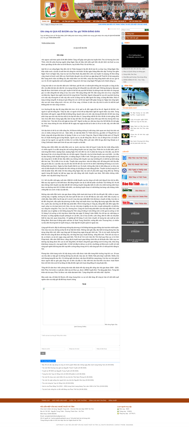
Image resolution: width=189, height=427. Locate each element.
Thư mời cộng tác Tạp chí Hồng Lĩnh (58, 383)
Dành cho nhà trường (97, 400)
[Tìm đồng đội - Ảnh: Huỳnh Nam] (135, 97)
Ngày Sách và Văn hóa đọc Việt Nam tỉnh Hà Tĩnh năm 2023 (139, 128)
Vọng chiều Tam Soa (130, 74)
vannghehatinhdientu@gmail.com (55, 416)
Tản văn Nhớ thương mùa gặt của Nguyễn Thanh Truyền (64, 368)
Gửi (43, 353)
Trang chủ (46, 400)
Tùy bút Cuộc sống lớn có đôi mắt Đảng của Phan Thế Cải (64, 389)
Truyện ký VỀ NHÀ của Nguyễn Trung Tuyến (60, 371)
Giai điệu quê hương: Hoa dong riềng (135, 77)
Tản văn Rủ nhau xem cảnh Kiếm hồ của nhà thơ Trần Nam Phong (67, 377)
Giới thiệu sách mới (59, 400)
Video (127, 43)
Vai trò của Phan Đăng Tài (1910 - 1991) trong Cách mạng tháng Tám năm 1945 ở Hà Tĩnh (75, 386)
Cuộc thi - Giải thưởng (78, 400)
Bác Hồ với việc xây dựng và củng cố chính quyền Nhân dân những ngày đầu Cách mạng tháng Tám (78, 365)
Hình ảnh (128, 86)
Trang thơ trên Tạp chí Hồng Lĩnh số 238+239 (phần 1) (63, 374)
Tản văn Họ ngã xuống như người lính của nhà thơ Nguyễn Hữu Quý (68, 380)
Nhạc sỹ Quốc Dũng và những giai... (135, 71)
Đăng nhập (113, 400)
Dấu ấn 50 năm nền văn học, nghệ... (135, 69)
